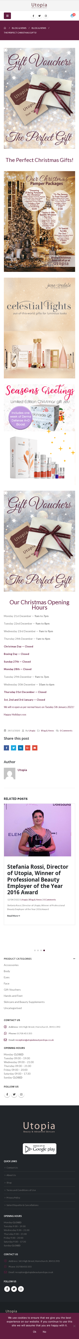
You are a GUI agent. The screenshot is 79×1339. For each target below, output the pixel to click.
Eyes (7, 977)
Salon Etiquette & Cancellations (23, 1205)
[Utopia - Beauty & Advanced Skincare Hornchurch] (39, 6)
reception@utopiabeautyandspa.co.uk (34, 1039)
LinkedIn (20, 747)
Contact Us (12, 1167)
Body (7, 971)
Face (6, 983)
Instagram (21, 1094)
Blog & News (47, 730)
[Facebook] (33, 15)
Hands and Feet (13, 995)
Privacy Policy (13, 1197)
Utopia (32, 730)
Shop (9, 1182)
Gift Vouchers (12, 989)
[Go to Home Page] (5, 28)
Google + (27, 747)
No (44, 1331)
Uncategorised (13, 1008)
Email (34, 747)
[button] (34, 950)
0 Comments (66, 730)
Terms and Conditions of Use (21, 1190)
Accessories (11, 965)
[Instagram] (46, 15)
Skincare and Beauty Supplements (24, 1001)
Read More (12, 916)
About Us (11, 1175)
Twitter (13, 747)
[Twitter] (39, 15)
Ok (34, 1331)
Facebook (6, 747)
